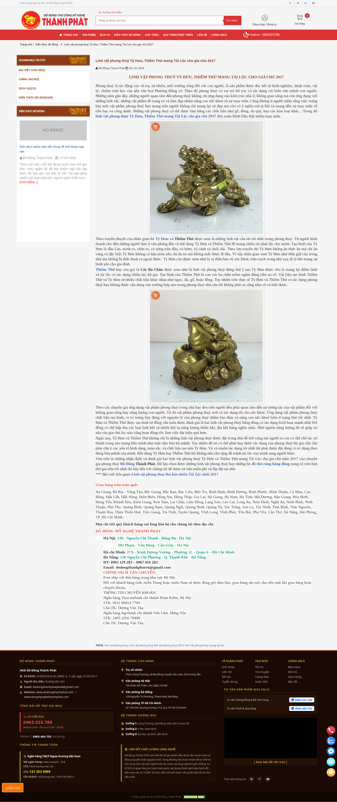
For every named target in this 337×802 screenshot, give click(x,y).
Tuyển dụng (230, 681)
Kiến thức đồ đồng (46, 44)
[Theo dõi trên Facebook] (251, 779)
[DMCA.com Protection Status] (194, 797)
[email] (331, 751)
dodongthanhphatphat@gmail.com (56, 687)
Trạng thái (262, 677)
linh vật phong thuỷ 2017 (169, 645)
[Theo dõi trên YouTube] (268, 779)
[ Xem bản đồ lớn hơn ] (270, 762)
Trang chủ (26, 44)
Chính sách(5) (29, 79)
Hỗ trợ (259, 667)
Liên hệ (226, 672)
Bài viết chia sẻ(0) (32, 70)
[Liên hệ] (331, 772)
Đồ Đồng (127, 464)
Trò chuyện (262, 672)
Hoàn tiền (261, 681)
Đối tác (226, 677)
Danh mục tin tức (33, 60)
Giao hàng (295, 677)
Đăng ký (272, 24)
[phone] (331, 730)
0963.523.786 (37, 722)
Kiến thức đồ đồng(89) (36, 97)
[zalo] (331, 741)
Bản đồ (292, 681)
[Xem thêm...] (69, 173)
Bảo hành (294, 667)
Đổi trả (292, 672)
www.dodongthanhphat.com (55, 692)
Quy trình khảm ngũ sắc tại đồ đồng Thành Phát (52, 146)
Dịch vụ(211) (27, 88)
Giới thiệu (228, 667)
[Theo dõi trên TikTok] (259, 779)
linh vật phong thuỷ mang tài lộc (204, 645)
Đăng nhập (259, 24)
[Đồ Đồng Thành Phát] (55, 18)
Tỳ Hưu (162, 239)
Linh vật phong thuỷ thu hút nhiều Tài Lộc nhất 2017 (174, 474)
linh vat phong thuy (116, 645)
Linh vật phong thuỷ (141, 645)
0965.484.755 (42, 736)
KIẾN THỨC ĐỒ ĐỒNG (32, 111)
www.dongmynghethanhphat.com (46, 697)
